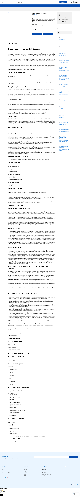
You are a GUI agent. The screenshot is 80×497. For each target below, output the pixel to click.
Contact (25, 472)
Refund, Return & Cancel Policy (47, 474)
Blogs (25, 471)
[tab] (13, 44)
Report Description (12, 43)
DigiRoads (35, 14)
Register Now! (67, 26)
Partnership (43, 475)
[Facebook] (2, 477)
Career (25, 474)
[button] (34, 26)
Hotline (73, 1)
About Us (25, 469)
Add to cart (37, 34)
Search (66, 2)
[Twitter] (4, 477)
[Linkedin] (6, 477)
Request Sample (48, 34)
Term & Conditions (45, 471)
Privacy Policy (44, 469)
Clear (32, 27)
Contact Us (10, 335)
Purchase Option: (34, 24)
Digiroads (31, 75)
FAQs (25, 475)
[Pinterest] (7, 477)
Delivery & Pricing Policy (46, 472)
